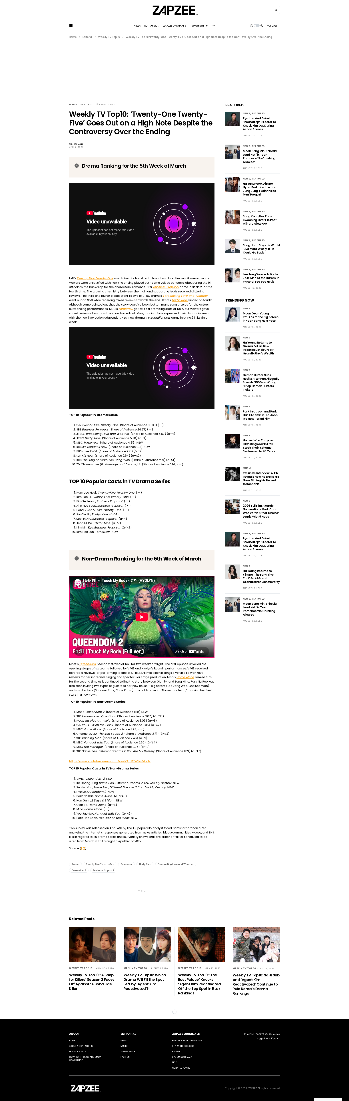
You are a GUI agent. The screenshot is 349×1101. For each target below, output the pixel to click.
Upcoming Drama (182, 1056)
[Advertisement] (174, 66)
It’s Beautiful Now (158, 318)
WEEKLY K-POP (128, 1051)
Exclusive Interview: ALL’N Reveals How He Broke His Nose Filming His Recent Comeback (261, 478)
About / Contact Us (81, 1046)
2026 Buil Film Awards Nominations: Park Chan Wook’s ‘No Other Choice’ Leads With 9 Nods (261, 511)
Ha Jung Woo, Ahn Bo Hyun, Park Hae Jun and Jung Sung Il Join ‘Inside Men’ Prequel (259, 189)
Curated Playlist (182, 1067)
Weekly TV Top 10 (109, 37)
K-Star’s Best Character (187, 1040)
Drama (75, 864)
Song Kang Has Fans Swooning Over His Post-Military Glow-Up (260, 220)
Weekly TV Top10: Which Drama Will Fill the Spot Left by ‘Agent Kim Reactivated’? (145, 981)
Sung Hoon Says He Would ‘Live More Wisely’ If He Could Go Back (261, 249)
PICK (174, 1062)
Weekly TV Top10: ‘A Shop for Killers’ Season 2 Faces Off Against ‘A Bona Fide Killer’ (92, 981)
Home (73, 37)
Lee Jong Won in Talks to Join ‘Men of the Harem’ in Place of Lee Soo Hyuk (261, 278)
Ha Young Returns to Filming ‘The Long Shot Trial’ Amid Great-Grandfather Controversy (261, 576)
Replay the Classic (183, 1046)
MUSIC (247, 468)
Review (176, 1051)
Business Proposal (103, 870)
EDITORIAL (128, 1034)
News (246, 113)
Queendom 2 (78, 870)
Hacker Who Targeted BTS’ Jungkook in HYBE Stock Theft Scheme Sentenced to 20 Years (259, 445)
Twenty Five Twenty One (100, 864)
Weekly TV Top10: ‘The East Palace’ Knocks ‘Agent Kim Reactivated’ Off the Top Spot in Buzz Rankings (200, 984)
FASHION (125, 1056)
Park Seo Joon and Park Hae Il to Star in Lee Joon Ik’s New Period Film (260, 415)
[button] (71, 25)
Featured (258, 113)
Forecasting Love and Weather (176, 864)
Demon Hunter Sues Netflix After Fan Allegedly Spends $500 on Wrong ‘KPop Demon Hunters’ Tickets (261, 382)
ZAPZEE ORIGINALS (186, 1034)
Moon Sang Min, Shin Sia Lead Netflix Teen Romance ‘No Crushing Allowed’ (260, 156)
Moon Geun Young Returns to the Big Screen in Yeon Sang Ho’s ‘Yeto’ (260, 317)
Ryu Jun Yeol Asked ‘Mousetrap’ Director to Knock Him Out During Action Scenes (259, 123)
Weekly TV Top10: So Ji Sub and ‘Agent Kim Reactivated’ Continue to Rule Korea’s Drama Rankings (256, 984)
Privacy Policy (77, 1051)
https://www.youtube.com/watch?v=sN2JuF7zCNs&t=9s (110, 761)
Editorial (87, 37)
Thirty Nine (145, 864)
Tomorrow (126, 864)
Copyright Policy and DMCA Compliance (85, 1058)
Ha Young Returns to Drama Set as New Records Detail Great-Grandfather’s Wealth (258, 348)
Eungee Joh (76, 144)
